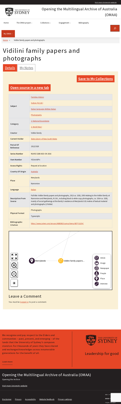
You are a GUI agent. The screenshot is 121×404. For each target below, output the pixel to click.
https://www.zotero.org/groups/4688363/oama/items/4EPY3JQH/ (57, 223)
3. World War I (36, 127)
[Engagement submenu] (70, 22)
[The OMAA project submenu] (31, 22)
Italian (33, 189)
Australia (34, 171)
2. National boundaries (40, 121)
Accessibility (30, 399)
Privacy (18, 399)
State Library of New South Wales (44, 139)
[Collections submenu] (50, 22)
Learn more (7, 361)
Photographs (36, 115)
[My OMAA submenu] (12, 33)
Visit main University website (106, 2)
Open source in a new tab (29, 87)
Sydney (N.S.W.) (37, 103)
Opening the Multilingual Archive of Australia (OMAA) (46, 374)
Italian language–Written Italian (43, 109)
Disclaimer (7, 399)
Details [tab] (10, 67)
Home (5, 40)
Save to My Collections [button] (95, 78)
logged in (24, 302)
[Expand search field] (115, 28)
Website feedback (46, 399)
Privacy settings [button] (65, 399)
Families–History (37, 97)
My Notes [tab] (26, 67)
